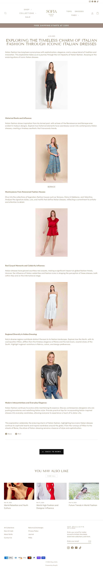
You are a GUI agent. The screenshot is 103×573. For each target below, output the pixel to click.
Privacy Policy (33, 531)
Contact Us (8, 538)
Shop (27, 9)
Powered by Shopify (51, 565)
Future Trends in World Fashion (83, 505)
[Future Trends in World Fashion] (84, 491)
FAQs (74, 15)
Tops (69, 11)
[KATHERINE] (51, 232)
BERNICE (51, 187)
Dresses (79, 11)
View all (51, 476)
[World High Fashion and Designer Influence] (51, 491)
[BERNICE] (51, 159)
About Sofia (8, 534)
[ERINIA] (51, 375)
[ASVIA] (51, 306)
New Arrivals (8, 531)
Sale (27, 17)
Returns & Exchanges (35, 528)
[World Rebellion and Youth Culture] (19, 491)
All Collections (9, 528)
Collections (27, 13)
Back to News (53, 452)
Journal (31, 534)
